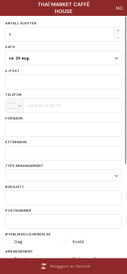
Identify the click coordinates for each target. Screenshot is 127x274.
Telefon (13, 95)
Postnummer (18, 208)
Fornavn (14, 118)
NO (119, 8)
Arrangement (19, 249)
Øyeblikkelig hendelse (28, 232)
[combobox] (14, 106)
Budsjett (14, 184)
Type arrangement (24, 166)
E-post (12, 71)
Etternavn (16, 142)
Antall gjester (20, 23)
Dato (10, 47)
